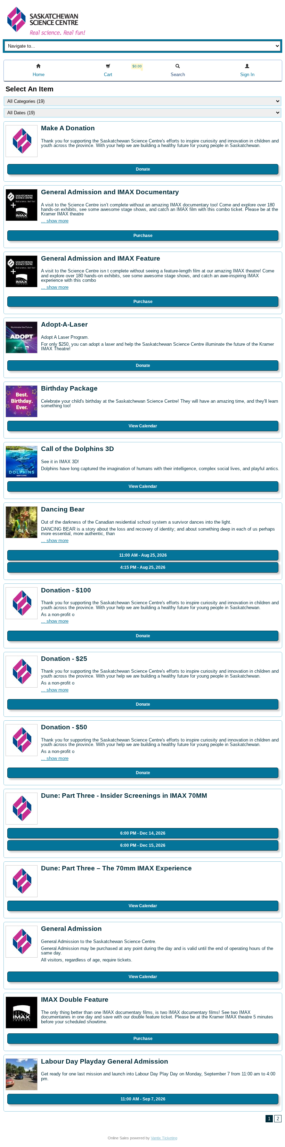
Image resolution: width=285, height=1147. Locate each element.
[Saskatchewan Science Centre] (45, 36)
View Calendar (143, 426)
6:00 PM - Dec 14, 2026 (142, 833)
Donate (143, 169)
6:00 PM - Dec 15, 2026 (142, 845)
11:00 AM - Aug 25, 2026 (143, 555)
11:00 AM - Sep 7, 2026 (143, 1099)
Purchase (143, 235)
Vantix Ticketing (164, 1138)
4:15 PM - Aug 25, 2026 (142, 567)
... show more (54, 220)
